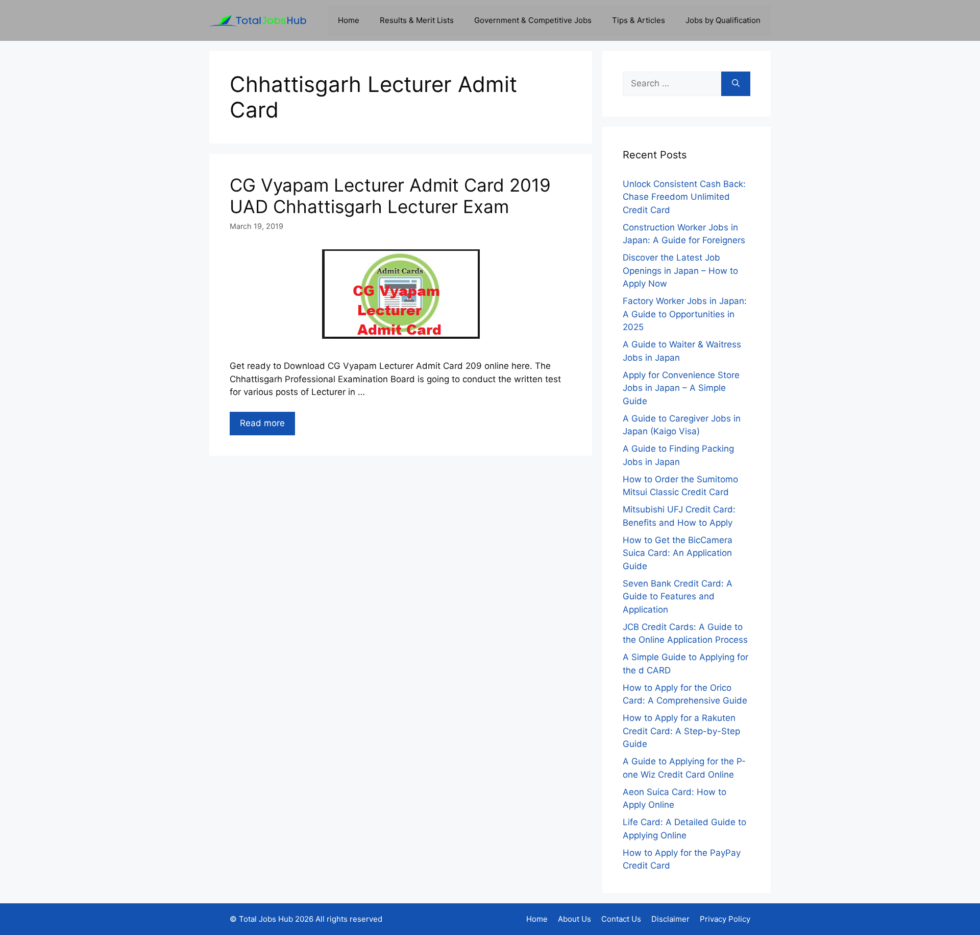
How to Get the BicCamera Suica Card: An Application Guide (677, 553)
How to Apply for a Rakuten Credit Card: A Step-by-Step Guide (681, 731)
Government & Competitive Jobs (533, 20)
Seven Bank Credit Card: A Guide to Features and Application (677, 596)
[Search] (735, 84)
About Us (574, 919)
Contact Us (621, 919)
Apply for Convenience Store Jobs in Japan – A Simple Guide (681, 388)
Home (348, 20)
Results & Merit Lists (417, 20)
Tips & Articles (638, 20)
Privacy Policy (725, 919)
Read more (262, 423)
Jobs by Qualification (723, 20)
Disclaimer (670, 919)
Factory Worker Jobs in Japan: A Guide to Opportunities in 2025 (685, 314)
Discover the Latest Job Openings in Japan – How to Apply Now (680, 270)
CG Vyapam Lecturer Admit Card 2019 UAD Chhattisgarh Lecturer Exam (390, 195)
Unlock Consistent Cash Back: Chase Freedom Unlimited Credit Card (684, 197)
